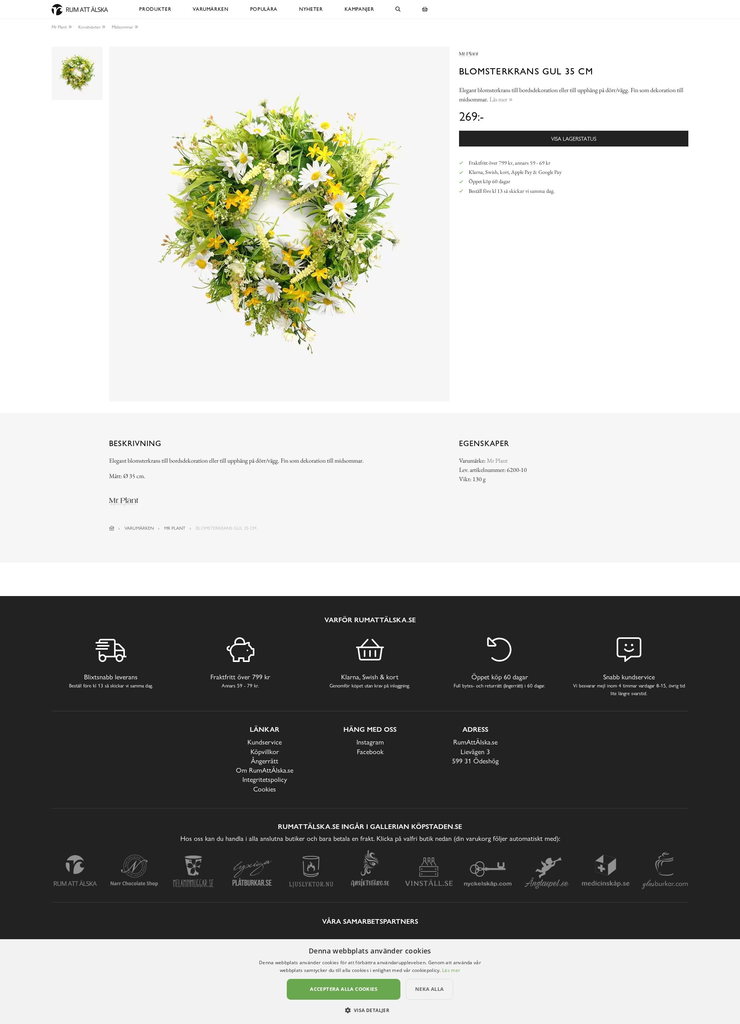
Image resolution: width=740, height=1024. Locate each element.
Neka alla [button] (429, 988)
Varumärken (211, 9)
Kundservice (264, 742)
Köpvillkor (265, 752)
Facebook (370, 752)
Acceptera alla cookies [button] (343, 988)
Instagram (370, 742)
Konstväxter (89, 27)
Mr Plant (59, 27)
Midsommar (122, 27)
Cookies (264, 789)
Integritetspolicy (264, 779)
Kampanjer (359, 9)
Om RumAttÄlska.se (264, 770)
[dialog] (370, 981)
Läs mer (451, 970)
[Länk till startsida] (111, 528)
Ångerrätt (264, 761)
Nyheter (311, 9)
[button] (370, 1010)
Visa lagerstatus (573, 138)
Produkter (155, 9)
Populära (264, 9)
